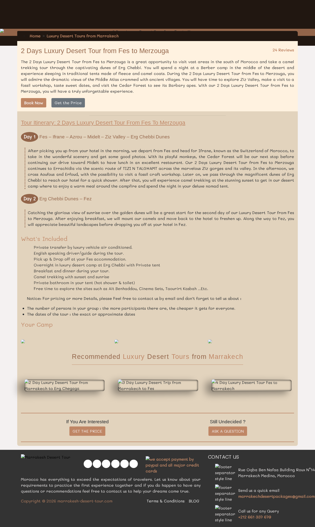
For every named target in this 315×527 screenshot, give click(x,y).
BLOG (194, 500)
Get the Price (68, 102)
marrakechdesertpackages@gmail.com (276, 496)
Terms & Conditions (166, 500)
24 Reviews (283, 49)
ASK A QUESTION (228, 431)
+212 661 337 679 (254, 516)
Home (34, 35)
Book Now (33, 102)
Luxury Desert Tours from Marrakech (83, 35)
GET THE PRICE (87, 431)
